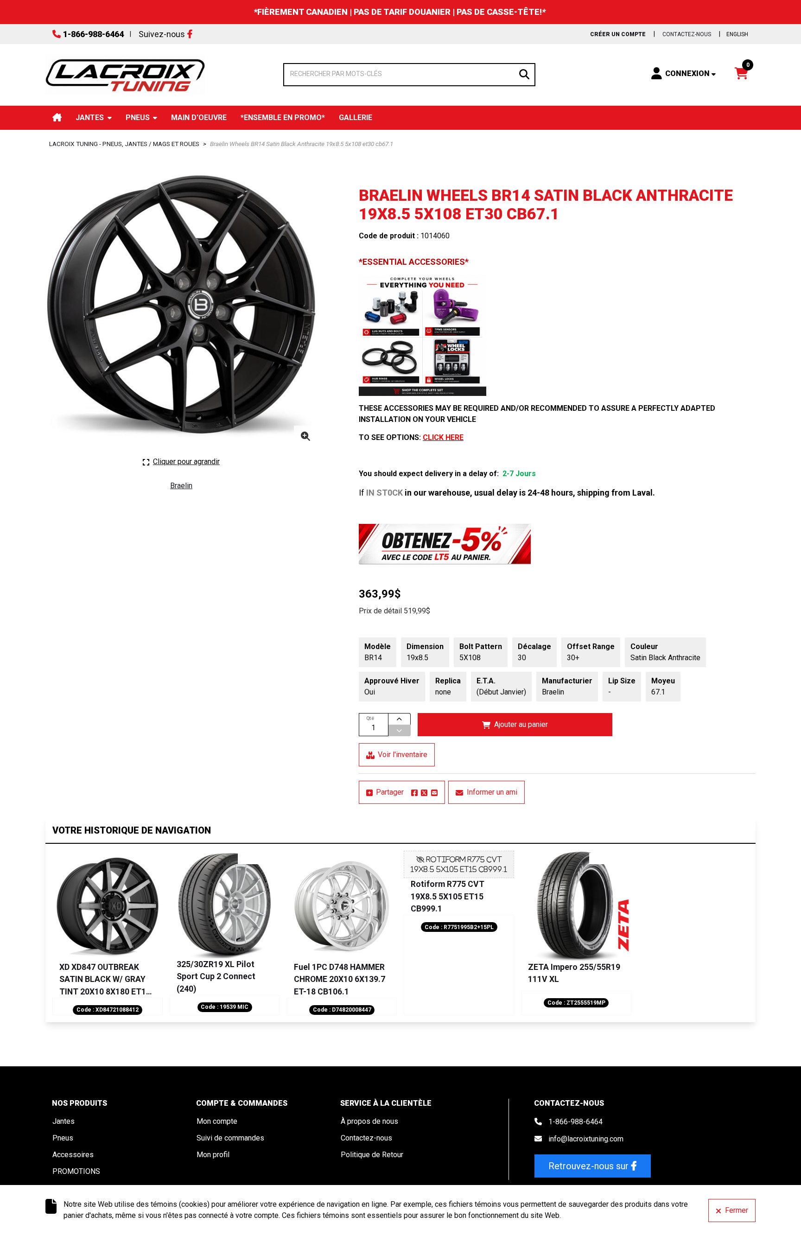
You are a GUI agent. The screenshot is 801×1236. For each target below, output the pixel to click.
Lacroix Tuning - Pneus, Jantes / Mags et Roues (124, 143)
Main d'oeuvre (199, 117)
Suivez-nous (162, 34)
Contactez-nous (686, 34)
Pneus (138, 117)
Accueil (57, 117)
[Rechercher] (524, 73)
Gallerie (355, 117)
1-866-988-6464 (93, 34)
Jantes (90, 117)
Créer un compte (618, 34)
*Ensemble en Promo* (283, 117)
